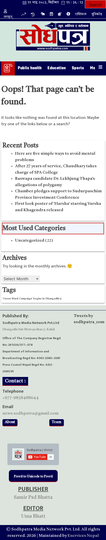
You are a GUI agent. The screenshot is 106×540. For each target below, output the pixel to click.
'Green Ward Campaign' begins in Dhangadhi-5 (32, 298)
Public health (30, 68)
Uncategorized (29, 240)
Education (57, 68)
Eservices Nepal (83, 536)
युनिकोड (96, 14)
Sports (78, 68)
